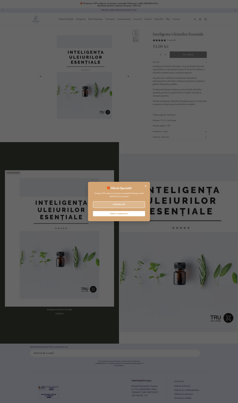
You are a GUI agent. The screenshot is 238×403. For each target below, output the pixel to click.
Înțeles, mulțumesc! (119, 214)
